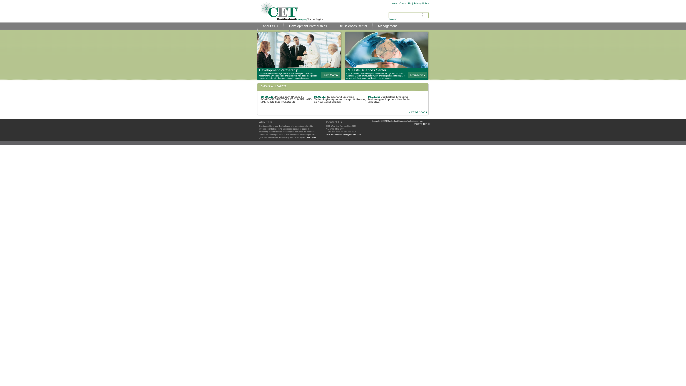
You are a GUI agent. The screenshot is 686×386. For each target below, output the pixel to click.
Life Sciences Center (352, 26)
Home (394, 3)
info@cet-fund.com (352, 134)
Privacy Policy (421, 3)
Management (387, 26)
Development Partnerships (308, 26)
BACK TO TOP (420, 124)
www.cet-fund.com (334, 134)
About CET (270, 26)
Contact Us (405, 3)
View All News (417, 111)
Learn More (311, 137)
